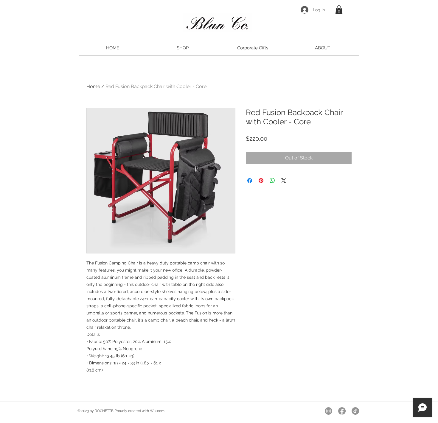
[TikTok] (355, 411)
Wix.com (157, 411)
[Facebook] (342, 411)
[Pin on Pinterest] (261, 180)
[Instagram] (328, 411)
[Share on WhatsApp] (272, 180)
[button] (339, 9)
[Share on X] (283, 180)
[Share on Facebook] (249, 180)
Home (93, 86)
